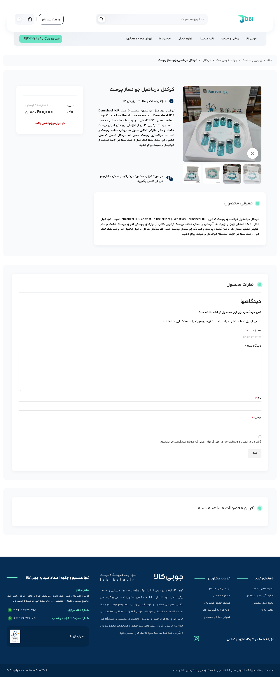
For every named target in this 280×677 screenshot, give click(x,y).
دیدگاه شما (253, 346)
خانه (269, 60)
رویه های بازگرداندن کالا (216, 610)
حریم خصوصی (221, 596)
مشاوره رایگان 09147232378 (41, 38)
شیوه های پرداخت (262, 589)
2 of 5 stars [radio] (256, 336)
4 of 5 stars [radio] (248, 336)
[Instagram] (196, 637)
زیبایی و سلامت (252, 60)
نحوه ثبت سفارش (262, 603)
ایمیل (256, 417)
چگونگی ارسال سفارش (259, 596)
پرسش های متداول (219, 589)
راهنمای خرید (264, 578)
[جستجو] (101, 19)
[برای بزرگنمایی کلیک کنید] (252, 153)
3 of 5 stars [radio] (252, 336)
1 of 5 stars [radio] (260, 336)
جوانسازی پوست (226, 60)
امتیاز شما (253, 330)
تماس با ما (267, 610)
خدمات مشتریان (219, 578)
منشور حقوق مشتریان (217, 603)
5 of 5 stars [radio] (244, 336)
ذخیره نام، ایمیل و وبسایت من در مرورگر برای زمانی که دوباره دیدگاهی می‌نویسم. (210, 441)
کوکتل (207, 60)
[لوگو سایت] (245, 19)
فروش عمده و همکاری (217, 617)
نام (258, 398)
